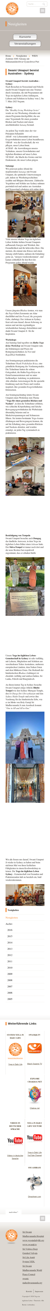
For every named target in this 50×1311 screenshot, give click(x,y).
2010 (9, 967)
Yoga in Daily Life (15, 1064)
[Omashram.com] (34, 1192)
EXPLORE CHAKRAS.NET (35, 1080)
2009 (9, 973)
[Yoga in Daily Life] (15, 1059)
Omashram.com (34, 1197)
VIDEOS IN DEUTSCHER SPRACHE (15, 1126)
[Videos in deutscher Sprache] (15, 1151)
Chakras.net (35, 1108)
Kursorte (25, 36)
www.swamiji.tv (29, 1244)
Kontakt (29, 1291)
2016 (9, 930)
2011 (9, 961)
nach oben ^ (13, 1212)
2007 (9, 986)
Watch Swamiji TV (34, 1064)
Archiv (9, 923)
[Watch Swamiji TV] (34, 1059)
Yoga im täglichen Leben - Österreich (12, 10)
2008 (9, 980)
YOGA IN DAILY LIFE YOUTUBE (34, 1124)
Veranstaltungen (25, 43)
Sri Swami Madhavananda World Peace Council (32, 1270)
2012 (9, 955)
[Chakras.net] (35, 1103)
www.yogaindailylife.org (33, 1240)
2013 (9, 948)
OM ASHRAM (34, 1167)
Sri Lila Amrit (28, 1257)
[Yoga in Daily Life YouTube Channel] (34, 1147)
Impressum (39, 1291)
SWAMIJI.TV (34, 1034)
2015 (9, 936)
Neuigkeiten (12, 917)
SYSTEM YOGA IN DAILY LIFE (15, 1036)
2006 (9, 992)
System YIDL (28, 1261)
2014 (9, 942)
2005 (9, 999)
